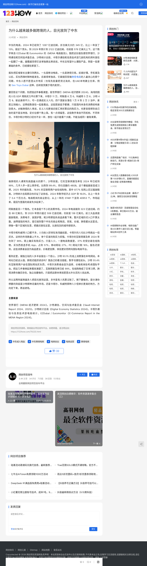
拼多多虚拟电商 (135, 272)
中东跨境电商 (38, 341)
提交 (93, 529)
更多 (135, 102)
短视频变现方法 (113, 289)
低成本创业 (135, 263)
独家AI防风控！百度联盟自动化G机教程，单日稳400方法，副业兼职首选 (124, 210)
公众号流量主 (113, 267)
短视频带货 (124, 289)
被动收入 (123, 293)
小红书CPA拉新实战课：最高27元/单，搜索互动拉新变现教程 (124, 194)
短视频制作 (113, 284)
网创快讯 (49, 13)
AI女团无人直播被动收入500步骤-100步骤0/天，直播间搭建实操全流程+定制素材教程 (124, 178)
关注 (83, 374)
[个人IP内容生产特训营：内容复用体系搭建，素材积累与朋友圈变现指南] (115, 74)
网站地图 (46, 550)
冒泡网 (96, 13)
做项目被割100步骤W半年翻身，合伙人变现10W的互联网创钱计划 (123, 49)
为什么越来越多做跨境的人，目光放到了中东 (130, 88)
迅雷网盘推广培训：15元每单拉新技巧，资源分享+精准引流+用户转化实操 (124, 160)
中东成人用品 (19, 341)
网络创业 (134, 289)
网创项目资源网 (34, 554)
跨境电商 (76, 76)
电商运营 (70, 341)
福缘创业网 (118, 13)
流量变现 (123, 276)
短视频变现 (124, 284)
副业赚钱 (123, 267)
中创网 (81, 13)
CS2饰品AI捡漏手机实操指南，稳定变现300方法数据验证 (124, 109)
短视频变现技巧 (135, 284)
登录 (12, 529)
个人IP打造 (124, 263)
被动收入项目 (135, 293)
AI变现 (112, 255)
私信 (95, 374)
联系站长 (58, 550)
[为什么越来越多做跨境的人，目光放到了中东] (115, 88)
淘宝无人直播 (135, 276)
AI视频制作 (124, 259)
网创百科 (24, 37)
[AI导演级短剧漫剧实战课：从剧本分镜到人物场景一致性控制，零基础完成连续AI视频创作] (115, 60)
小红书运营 (113, 272)
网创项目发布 (25, 374)
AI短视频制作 (135, 255)
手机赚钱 (123, 272)
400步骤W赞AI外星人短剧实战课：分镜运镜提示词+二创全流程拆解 (124, 142)
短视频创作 (135, 280)
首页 (40, 13)
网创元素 (22, 550)
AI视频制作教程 (135, 259)
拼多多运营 (113, 276)
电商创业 (55, 341)
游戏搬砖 (112, 280)
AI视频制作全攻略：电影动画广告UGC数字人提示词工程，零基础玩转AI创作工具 (124, 228)
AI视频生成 (113, 263)
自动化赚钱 (113, 293)
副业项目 (134, 267)
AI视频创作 (113, 259)
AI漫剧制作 (124, 255)
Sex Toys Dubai (20, 85)
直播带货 (123, 280)
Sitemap (34, 550)
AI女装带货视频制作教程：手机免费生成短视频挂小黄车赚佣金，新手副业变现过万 (124, 125)
